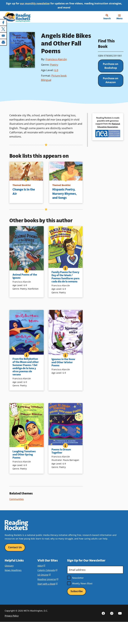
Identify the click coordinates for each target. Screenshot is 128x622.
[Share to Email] (3, 35)
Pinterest (111, 613)
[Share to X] (3, 29)
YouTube (119, 613)
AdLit (41, 565)
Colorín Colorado (47, 570)
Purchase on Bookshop (110, 66)
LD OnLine (44, 574)
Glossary (9, 565)
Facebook (103, 613)
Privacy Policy (12, 615)
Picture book (59, 75)
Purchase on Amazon (110, 80)
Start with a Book (47, 583)
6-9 (56, 70)
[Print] (3, 42)
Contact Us (15, 547)
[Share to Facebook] (3, 22)
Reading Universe (47, 579)
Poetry (54, 64)
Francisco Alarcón (56, 59)
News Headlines (13, 570)
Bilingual (46, 80)
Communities (16, 499)
